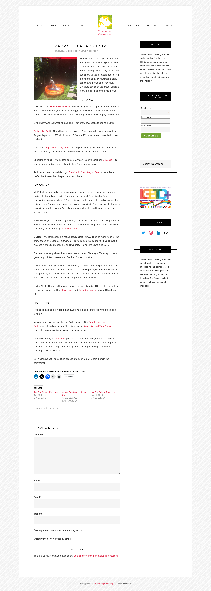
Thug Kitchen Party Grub (56, 147)
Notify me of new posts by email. (53, 539)
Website (38, 514)
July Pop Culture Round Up (103, 392)
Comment (39, 434)
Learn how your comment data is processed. (96, 556)
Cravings (107, 160)
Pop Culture (54, 408)
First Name (146, 117)
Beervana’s (60, 338)
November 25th (69, 228)
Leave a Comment (90, 51)
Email (37, 497)
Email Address (155, 108)
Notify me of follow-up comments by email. (59, 530)
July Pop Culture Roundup (46, 392)
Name (37, 480)
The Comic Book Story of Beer (84, 172)
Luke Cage (67, 290)
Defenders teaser (87, 290)
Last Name (146, 126)
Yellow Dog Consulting (105, 25)
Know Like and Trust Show (97, 326)
